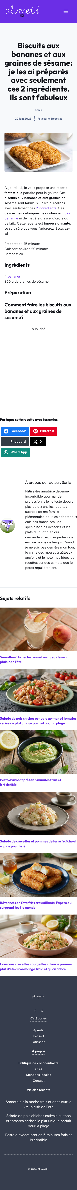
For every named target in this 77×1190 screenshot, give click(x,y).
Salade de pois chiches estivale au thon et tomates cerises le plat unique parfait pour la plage (38, 1121)
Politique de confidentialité (38, 1063)
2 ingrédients (46, 208)
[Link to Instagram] (42, 1011)
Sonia (38, 110)
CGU (38, 1069)
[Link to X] (35, 1011)
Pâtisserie (38, 1042)
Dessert (38, 1036)
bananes (14, 276)
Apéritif (38, 1030)
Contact (38, 1080)
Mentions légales (38, 1075)
